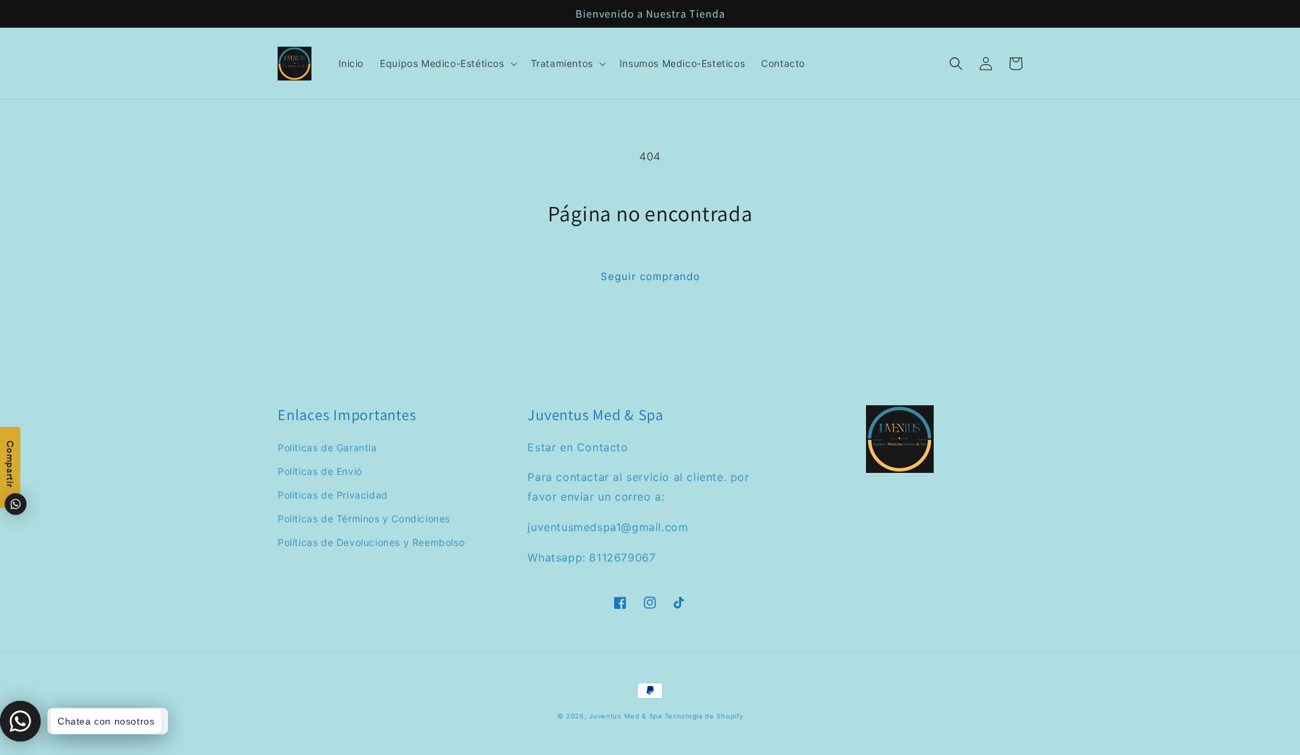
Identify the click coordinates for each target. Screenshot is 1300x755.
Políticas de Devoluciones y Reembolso (371, 542)
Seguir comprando (650, 276)
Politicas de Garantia (327, 447)
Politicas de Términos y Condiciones (364, 518)
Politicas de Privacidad (333, 495)
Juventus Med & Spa (625, 716)
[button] (447, 63)
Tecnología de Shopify (704, 716)
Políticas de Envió (320, 471)
